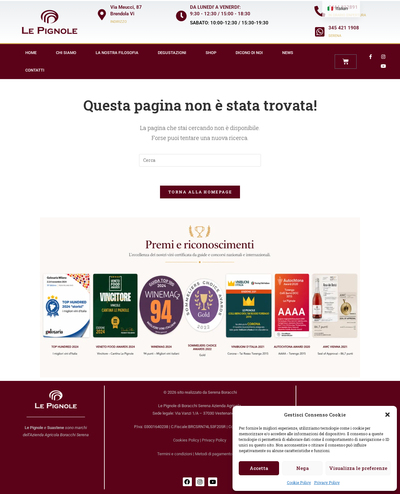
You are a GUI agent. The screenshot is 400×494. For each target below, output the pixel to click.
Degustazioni (172, 52)
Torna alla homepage (200, 192)
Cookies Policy (186, 440)
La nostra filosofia (117, 52)
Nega (302, 468)
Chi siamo (66, 52)
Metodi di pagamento (213, 454)
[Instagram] (383, 57)
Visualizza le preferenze (358, 468)
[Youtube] (383, 66)
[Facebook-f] (370, 57)
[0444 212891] (319, 11)
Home (31, 52)
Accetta (259, 468)
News (287, 52)
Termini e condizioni (174, 454)
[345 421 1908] (319, 31)
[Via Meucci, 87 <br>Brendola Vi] (101, 14)
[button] (387, 415)
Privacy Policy (327, 482)
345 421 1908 (343, 28)
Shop (211, 52)
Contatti (34, 70)
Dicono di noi (249, 52)
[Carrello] (346, 61)
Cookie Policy (299, 482)
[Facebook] (187, 482)
